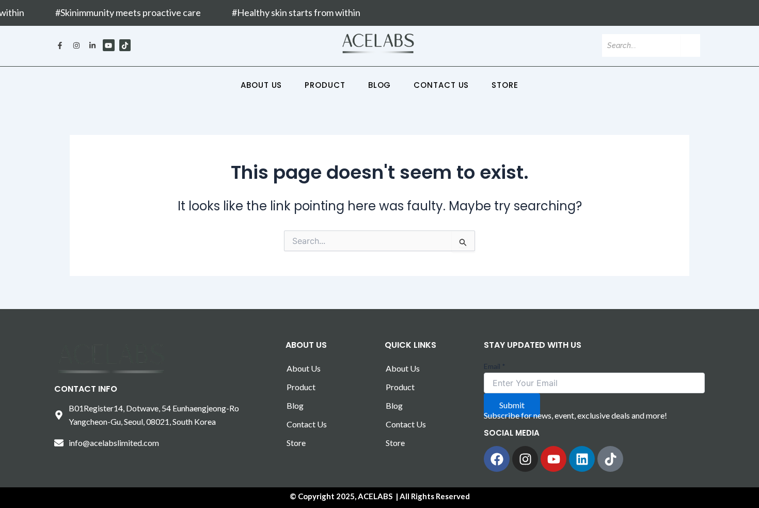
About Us (261, 85)
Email (494, 366)
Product (325, 85)
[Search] (690, 45)
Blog (379, 85)
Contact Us (441, 85)
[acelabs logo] (378, 43)
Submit (512, 405)
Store (505, 85)
